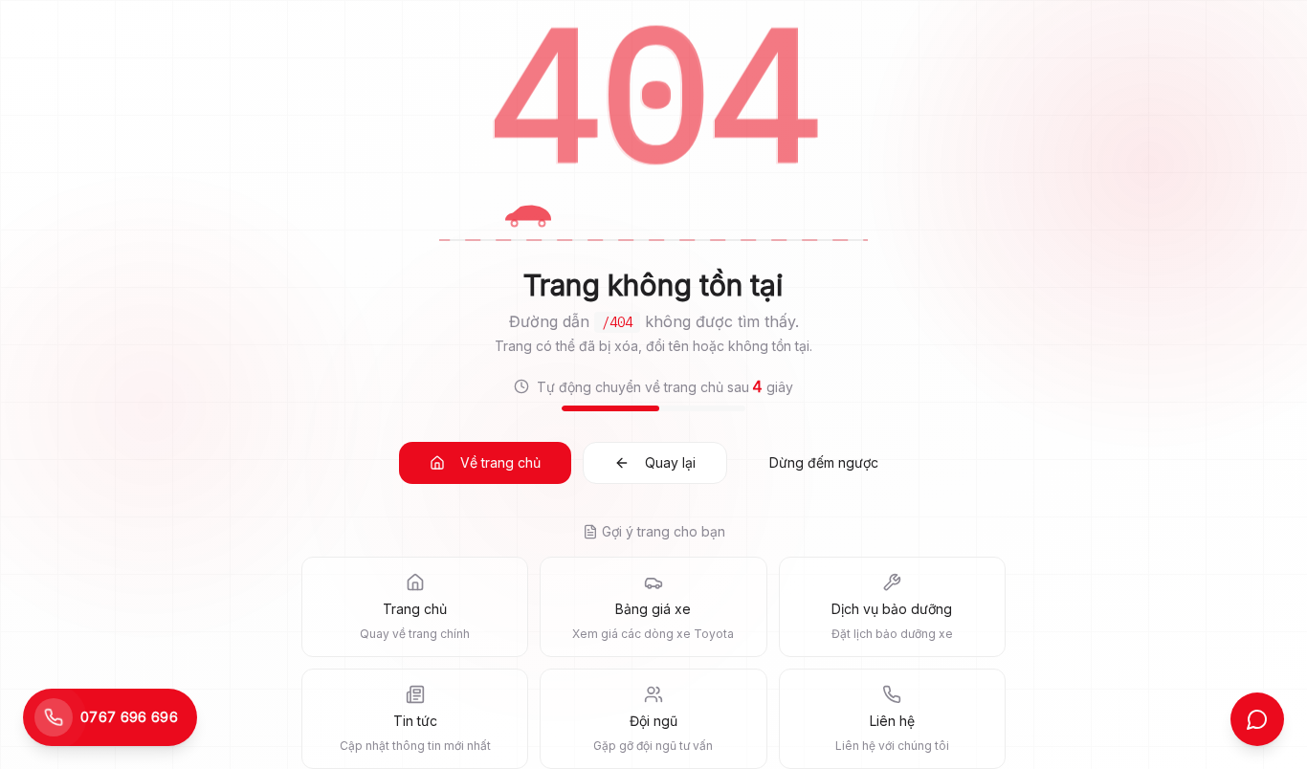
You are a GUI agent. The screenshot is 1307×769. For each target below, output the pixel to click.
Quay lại (670, 462)
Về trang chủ (500, 462)
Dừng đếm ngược (823, 462)
